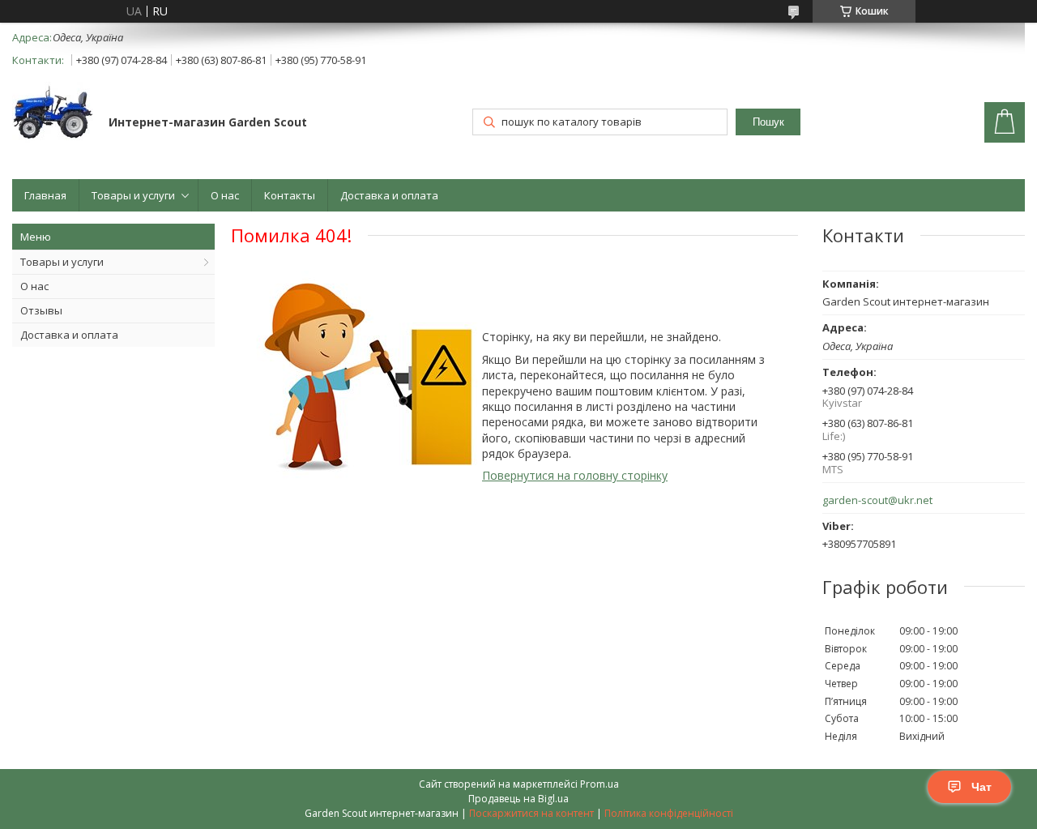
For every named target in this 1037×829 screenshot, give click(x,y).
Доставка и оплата (389, 195)
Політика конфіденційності (668, 813)
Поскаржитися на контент (531, 813)
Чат (981, 786)
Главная (45, 195)
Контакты (289, 195)
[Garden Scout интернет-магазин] (52, 114)
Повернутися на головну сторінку (575, 475)
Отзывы (41, 310)
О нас (225, 195)
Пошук (768, 122)
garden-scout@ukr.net (877, 500)
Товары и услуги (133, 195)
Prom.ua (599, 784)
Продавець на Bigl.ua (518, 798)
